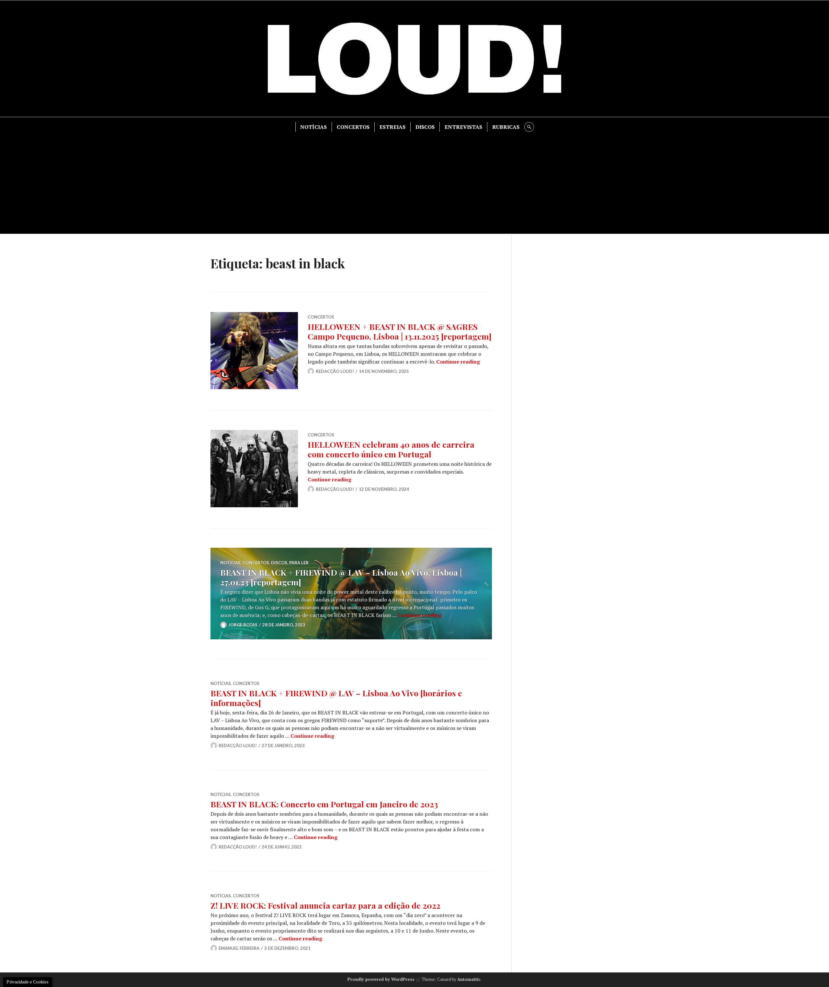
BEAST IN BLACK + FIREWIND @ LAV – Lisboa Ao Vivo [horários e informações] (336, 698)
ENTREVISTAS (463, 126)
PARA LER (299, 562)
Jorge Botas (242, 624)
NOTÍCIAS (313, 126)
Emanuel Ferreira (239, 948)
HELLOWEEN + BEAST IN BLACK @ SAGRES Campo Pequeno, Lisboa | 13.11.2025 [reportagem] (400, 331)
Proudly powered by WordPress (380, 979)
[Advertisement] (414, 180)
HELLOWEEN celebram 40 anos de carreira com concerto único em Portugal (391, 449)
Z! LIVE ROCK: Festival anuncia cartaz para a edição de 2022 (325, 905)
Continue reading (458, 361)
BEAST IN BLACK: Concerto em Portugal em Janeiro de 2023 (324, 804)
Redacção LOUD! (335, 371)
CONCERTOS (353, 126)
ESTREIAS (392, 126)
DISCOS (425, 126)
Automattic (469, 979)
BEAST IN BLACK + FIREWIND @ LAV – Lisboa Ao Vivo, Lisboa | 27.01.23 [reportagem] (341, 577)
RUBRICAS (505, 126)
